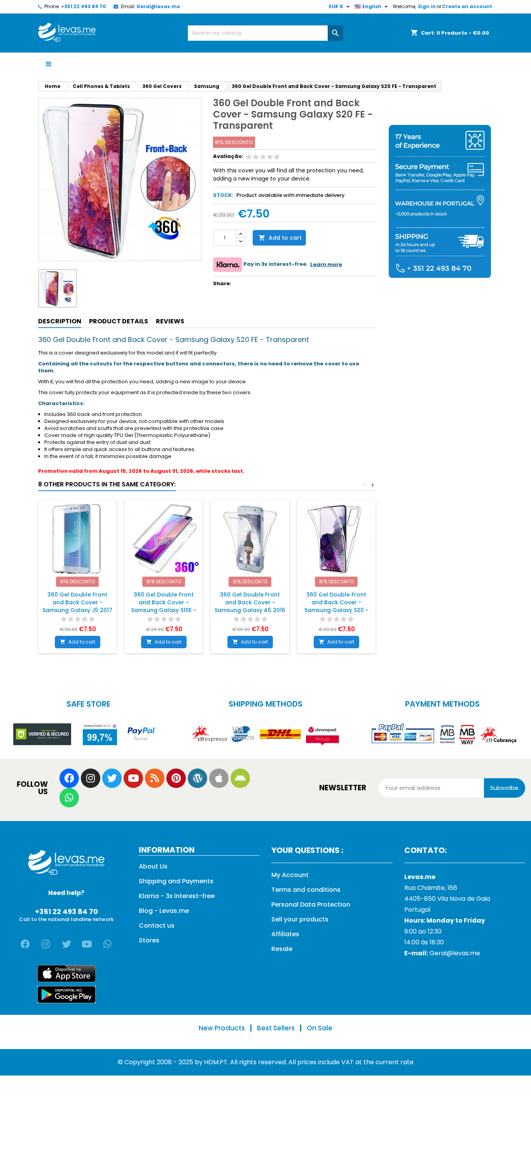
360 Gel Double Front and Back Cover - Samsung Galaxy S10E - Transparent (163, 606)
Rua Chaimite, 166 (430, 887)
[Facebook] (69, 778)
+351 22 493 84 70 (83, 6)
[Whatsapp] (69, 797)
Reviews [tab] (170, 321)
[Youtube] (133, 778)
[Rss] (154, 778)
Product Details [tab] (118, 321)
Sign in (427, 6)
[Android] (240, 778)
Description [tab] (59, 321)
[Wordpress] (197, 778)
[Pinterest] (176, 778)
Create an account (467, 6)
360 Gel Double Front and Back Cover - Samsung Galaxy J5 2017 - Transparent (77, 606)
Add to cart (280, 238)
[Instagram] (90, 778)
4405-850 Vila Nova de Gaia (447, 898)
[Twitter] (112, 778)
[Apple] (219, 778)
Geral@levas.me (158, 6)
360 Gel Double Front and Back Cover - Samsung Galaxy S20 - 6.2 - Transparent (336, 606)
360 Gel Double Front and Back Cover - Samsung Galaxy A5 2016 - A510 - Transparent (250, 606)
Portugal (417, 909)
